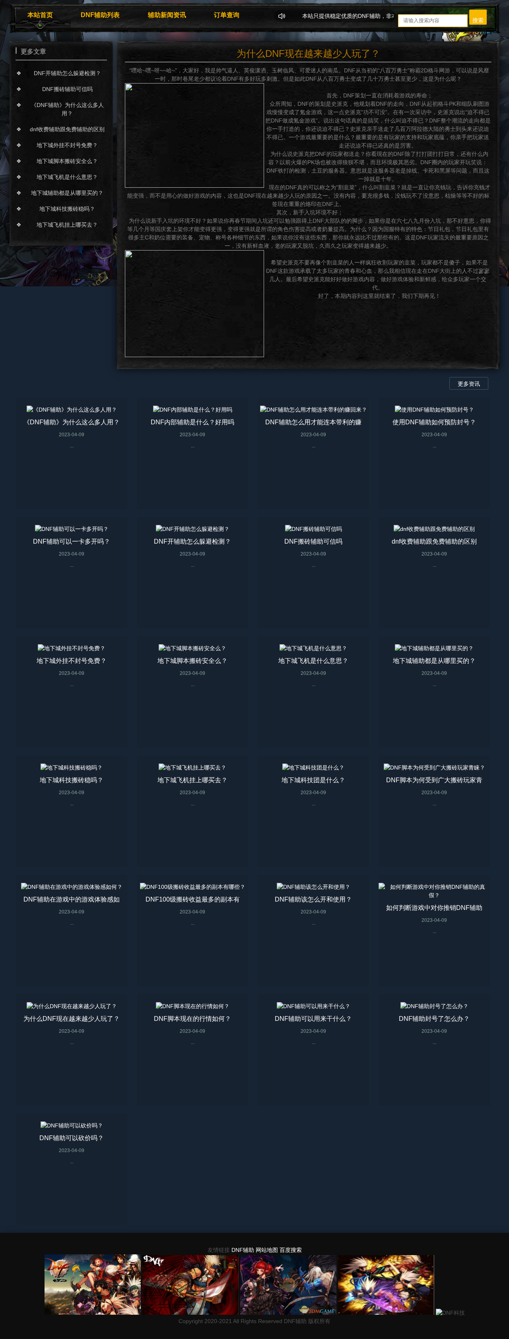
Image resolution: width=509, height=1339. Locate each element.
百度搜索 (291, 1250)
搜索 (478, 20)
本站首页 (40, 15)
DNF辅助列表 (100, 15)
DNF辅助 (242, 1250)
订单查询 (226, 15)
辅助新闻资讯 (167, 15)
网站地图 (267, 1250)
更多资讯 (469, 384)
